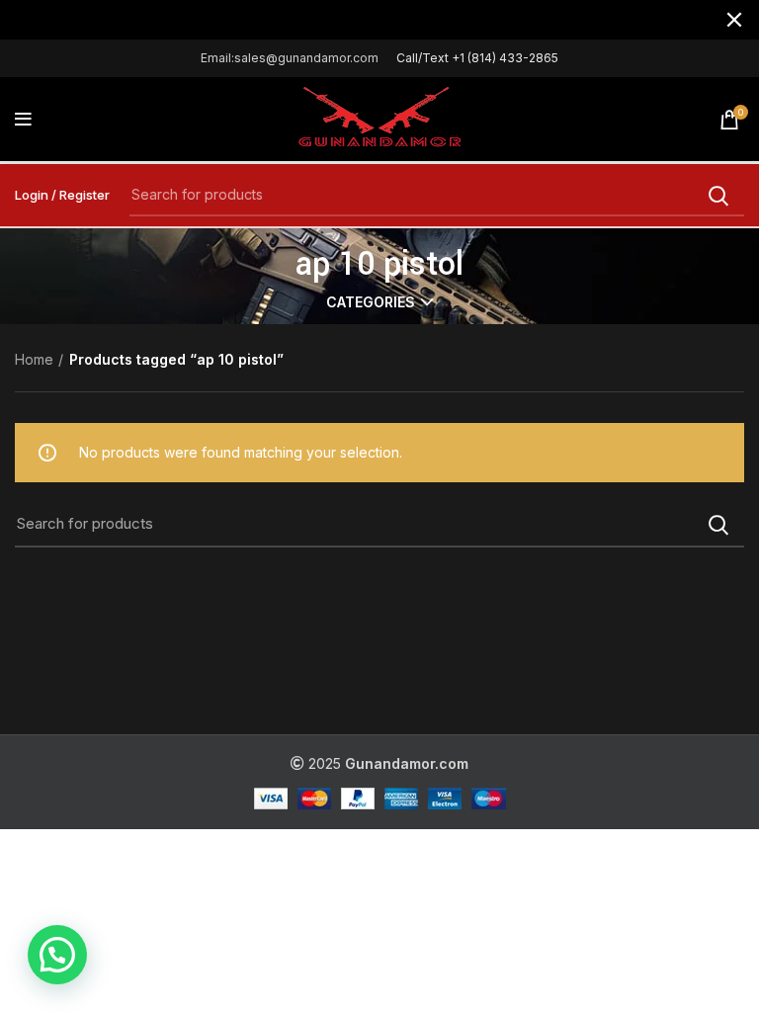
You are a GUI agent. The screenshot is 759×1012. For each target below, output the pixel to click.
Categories (370, 302)
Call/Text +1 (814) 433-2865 (477, 57)
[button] (57, 954)
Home (34, 359)
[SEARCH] (717, 195)
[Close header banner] (734, 20)
